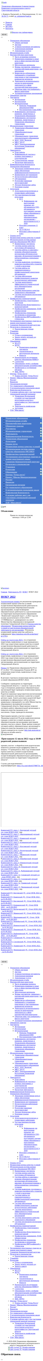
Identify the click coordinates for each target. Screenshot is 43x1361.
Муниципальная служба (19, 53)
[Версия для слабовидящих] (21, 32)
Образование (15, 341)
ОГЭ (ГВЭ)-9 (24, 229)
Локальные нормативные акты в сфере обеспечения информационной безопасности (27, 171)
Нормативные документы (25, 244)
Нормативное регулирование (26, 175)
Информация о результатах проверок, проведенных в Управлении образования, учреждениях (25, 121)
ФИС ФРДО (19, 372)
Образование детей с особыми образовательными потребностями (28, 365)
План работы (20, 152)
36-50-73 (4, 16)
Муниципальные (21, 104)
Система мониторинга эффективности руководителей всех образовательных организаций (27, 285)
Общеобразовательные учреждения (23, 133)
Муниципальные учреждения (21, 126)
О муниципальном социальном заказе (25, 388)
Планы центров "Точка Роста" (26, 376)
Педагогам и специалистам (20, 327)
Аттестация (14, 189)
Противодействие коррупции (21, 55)
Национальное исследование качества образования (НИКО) (27, 358)
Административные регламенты (27, 47)
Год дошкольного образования (22, 386)
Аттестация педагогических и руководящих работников (26, 192)
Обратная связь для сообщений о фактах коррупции (27, 90)
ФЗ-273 (17, 343)
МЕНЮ (4, 34)
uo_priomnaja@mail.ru (22, 16)
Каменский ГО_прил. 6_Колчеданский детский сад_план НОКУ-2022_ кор (19, 852)
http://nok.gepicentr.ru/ (32, 730)
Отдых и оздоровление (24, 335)
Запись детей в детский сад (25, 337)
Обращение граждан (18, 95)
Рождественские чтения (24, 329)
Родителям (14, 333)
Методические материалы (25, 65)
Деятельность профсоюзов (25, 406)
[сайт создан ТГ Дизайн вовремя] (21, 1348)
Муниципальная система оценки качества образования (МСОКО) (23, 241)
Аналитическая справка (10, 602)
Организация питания (18, 384)
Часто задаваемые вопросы (25, 57)
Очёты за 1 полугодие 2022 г (12, 654)
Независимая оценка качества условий (25, 238)
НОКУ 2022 (8, 596)
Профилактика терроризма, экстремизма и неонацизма (25, 314)
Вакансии (14, 382)
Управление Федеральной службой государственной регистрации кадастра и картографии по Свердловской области (27, 400)
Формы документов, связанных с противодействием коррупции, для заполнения (28, 69)
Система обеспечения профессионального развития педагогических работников (26, 278)
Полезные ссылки (22, 187)
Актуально (19, 408)
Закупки (18, 45)
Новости (9, 22)
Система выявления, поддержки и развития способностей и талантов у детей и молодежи (28, 264)
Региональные (20, 101)
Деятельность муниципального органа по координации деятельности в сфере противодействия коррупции (27, 84)
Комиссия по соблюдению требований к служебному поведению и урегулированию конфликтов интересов (27, 76)
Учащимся (14, 331)
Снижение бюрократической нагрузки (25, 325)
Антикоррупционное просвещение (28, 93)
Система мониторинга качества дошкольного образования (27, 291)
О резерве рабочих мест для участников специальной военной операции (25, 393)
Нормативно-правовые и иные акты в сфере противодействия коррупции (27, 61)
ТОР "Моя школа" (17, 410)
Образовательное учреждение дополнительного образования (27, 137)
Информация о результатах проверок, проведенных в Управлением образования (25, 114)
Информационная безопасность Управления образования (22, 165)
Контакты (9, 28)
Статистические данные (24, 160)
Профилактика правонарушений (23, 299)
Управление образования (20, 41)
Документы (14, 97)
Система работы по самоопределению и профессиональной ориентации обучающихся (27, 271)
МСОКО (9, 26)
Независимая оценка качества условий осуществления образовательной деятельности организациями (18, 628)
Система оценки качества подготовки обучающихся (25, 247)
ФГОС (17, 345)
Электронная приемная (24, 49)
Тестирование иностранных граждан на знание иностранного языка (25, 322)
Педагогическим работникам (26, 177)
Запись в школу (21, 339)
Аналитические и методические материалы (29, 352)
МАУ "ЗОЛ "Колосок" (23, 140)
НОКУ (25, 592)
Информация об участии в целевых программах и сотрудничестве (25, 156)
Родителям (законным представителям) (23, 182)
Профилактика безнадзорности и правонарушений (27, 306)
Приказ (4, 668)
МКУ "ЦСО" (20, 142)
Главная (9, 24)
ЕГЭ (21, 199)
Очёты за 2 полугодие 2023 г (12, 640)
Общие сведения (21, 43)
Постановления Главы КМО (30, 110)
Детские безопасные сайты (25, 185)
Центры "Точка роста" (19, 374)
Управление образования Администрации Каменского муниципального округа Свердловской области (18, 8)
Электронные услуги (23, 51)
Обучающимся (20, 179)
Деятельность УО (15, 592)
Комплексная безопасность (20, 390)
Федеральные (20, 99)
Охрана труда (15, 236)
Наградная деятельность (24, 162)
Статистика (19, 361)
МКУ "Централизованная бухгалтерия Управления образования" (25, 146)
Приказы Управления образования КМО (27, 107)
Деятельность (15, 150)
